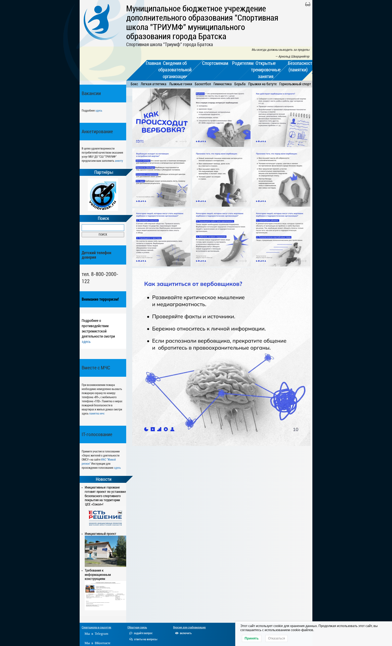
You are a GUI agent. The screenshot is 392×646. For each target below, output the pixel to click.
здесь (98, 110)
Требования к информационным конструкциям (98, 574)
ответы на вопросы (145, 639)
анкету (119, 160)
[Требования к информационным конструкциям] (105, 595)
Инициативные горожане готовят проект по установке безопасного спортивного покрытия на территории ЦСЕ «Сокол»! (105, 495)
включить (185, 633)
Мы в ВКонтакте (97, 642)
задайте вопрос (143, 633)
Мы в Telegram (96, 633)
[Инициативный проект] (105, 551)
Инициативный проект (100, 534)
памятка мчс (97, 413)
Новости (103, 479)
